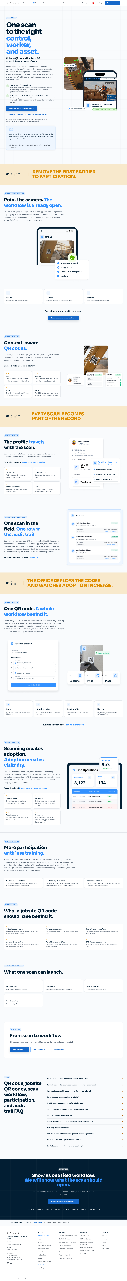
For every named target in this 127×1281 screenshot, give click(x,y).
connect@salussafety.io (14, 1244)
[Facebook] (14, 1263)
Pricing (84, 3)
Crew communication (65, 1258)
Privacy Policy (104, 1278)
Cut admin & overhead (66, 1248)
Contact (104, 1245)
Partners (104, 1239)
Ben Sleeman (39, 1222)
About (76, 3)
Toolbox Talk (42, 1255)
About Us (104, 1235)
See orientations (40, 1049)
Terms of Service (115, 1278)
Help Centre (105, 1248)
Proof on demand (64, 1255)
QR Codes (41, 1265)
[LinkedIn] (8, 1263)
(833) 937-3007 (12, 1250)
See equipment (60, 1049)
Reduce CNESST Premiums (67, 1242)
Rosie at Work (84, 1235)
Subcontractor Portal (44, 1252)
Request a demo (112, 3)
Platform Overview (43, 1235)
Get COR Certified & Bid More (68, 1235)
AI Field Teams (84, 1254)
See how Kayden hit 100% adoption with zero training (29, 114)
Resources (66, 3)
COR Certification (85, 1239)
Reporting (41, 1268)
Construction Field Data (87, 1251)
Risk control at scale (65, 1252)
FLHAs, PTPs (41, 1242)
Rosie (39, 1239)
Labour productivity (65, 1245)
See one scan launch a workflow (21, 108)
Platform (26, 3)
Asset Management (43, 1248)
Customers (57, 3)
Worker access (106, 1252)
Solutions (46, 3)
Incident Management (44, 1261)
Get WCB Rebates (64, 1239)
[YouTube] (11, 1263)
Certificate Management (45, 1245)
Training (40, 1258)
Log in (101, 3)
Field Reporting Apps (86, 1247)
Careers (104, 1242)
